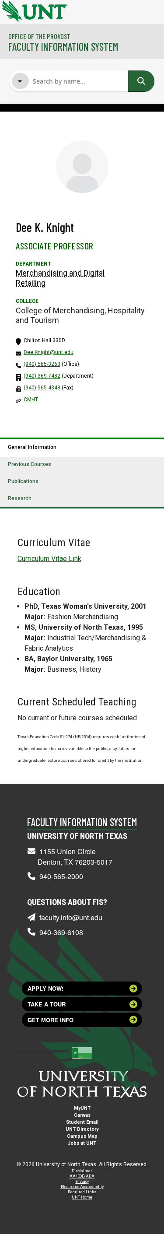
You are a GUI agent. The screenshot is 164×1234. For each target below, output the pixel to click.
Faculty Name (53, 121)
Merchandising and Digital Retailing (60, 277)
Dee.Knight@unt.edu (48, 352)
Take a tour (47, 1004)
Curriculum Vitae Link (49, 558)
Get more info (50, 1020)
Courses (46, 138)
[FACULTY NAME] (20, 81)
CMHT (31, 399)
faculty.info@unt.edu (70, 917)
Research (19, 498)
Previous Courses (29, 464)
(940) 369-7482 (42, 376)
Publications (23, 481)
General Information (32, 447)
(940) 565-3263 (42, 364)
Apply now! (45, 988)
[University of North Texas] (11, 10)
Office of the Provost (39, 36)
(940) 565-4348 (42, 388)
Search (141, 80)
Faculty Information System (63, 46)
